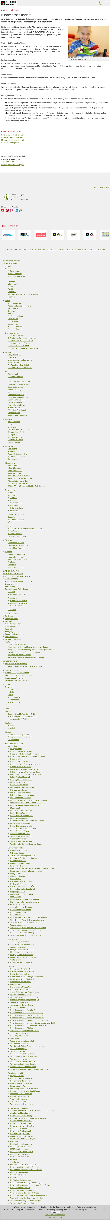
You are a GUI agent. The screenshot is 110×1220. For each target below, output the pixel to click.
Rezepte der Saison (15, 408)
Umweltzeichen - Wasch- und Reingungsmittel (28, 1195)
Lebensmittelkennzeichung (18, 397)
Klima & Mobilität (15, 471)
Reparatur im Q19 (17, 915)
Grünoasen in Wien (17, 876)
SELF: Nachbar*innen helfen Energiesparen (27, 920)
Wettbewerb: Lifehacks (19, 1044)
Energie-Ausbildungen (17, 644)
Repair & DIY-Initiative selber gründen (23, 294)
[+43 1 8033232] (100, 4)
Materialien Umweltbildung (16, 664)
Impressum (41, 250)
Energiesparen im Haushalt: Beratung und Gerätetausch (32, 868)
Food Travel (15, 984)
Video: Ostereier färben (19, 831)
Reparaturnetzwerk (18, 912)
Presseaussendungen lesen (18, 735)
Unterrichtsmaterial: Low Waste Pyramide (27, 1015)
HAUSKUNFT (15, 879)
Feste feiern (12, 379)
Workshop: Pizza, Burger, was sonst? (24, 1056)
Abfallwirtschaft (11, 579)
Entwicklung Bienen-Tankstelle (22, 979)
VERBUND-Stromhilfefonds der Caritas (25, 930)
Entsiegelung (13, 427)
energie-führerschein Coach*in (22, 950)
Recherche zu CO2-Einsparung (22, 1096)
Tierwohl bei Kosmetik (16, 548)
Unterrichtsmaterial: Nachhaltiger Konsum (27, 1018)
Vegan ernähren (14, 413)
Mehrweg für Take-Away (20, 1147)
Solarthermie (13, 324)
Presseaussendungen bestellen (20, 737)
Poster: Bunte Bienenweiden (21, 816)
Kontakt (101, 250)
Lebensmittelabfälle (16, 395)
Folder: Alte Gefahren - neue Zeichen (24, 769)
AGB (84, 250)
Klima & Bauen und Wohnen (19, 476)
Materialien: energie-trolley (21, 952)
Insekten (11, 495)
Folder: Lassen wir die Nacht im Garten (25, 774)
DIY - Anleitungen (12, 333)
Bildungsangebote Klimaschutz (22, 971)
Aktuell (8, 266)
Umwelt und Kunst (17, 1008)
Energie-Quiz (15, 874)
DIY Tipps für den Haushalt (18, 346)
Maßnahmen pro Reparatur (21, 1094)
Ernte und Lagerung (15, 377)
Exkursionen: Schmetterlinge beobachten (26, 977)
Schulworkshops (11, 670)
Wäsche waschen (15, 534)
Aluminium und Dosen (16, 276)
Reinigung (9, 632)
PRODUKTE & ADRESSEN (13, 574)
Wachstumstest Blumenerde (21, 1104)
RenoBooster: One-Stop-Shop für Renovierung (28, 917)
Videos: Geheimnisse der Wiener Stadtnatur (25, 666)
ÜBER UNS (7, 684)
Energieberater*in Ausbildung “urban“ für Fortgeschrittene (31, 650)
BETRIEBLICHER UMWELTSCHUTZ (17, 576)
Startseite (32, 250)
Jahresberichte (14, 700)
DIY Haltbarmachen (16, 336)
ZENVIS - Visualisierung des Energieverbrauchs (29, 1069)
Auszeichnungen (14, 702)
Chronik (8, 711)
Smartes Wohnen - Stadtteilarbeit (23, 923)
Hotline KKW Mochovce (20, 884)
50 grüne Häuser (17, 1076)
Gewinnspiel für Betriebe (20, 719)
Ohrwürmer (14, 511)
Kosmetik (9, 446)
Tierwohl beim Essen (16, 543)
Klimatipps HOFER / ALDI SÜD (22, 886)
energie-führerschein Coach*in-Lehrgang (24, 652)
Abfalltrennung (14, 271)
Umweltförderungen (13, 639)
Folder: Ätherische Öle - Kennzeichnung (25, 772)
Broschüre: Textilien (18, 759)
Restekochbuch (16, 1177)
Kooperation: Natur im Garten (22, 787)
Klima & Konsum (14, 468)
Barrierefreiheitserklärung (70, 250)
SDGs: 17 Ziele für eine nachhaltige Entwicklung (26, 486)
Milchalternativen (15, 402)
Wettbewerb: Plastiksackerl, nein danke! (26, 844)
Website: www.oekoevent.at (21, 836)
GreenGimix (12, 598)
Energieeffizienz (11, 619)
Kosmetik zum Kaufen (16, 457)
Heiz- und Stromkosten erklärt (20, 368)
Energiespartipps (14, 355)
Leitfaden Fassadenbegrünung (22, 795)
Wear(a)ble (14, 1038)
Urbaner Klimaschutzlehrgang (22, 962)
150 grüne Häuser (17, 853)
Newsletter (12, 728)
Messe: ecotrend (17, 808)
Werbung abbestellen (16, 567)
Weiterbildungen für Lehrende (17, 673)
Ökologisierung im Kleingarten (22, 907)
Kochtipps (12, 392)
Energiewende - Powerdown (21, 1136)
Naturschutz (10, 490)
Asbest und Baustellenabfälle (19, 306)
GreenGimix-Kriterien (18, 601)
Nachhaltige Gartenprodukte (21, 1152)
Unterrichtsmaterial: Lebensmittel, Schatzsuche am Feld (32, 1023)
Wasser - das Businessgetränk (22, 1203)
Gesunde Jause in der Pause (12, 137)
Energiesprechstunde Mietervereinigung (26, 871)
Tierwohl (8, 540)
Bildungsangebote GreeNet (21, 969)
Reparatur (12, 297)
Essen (7, 372)
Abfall (7, 269)
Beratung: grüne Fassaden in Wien (23, 858)
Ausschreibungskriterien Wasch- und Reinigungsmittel (32, 1111)
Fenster (11, 314)
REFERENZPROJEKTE (14, 744)
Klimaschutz (10, 463)
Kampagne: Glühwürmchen (21, 780)
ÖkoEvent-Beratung (18, 905)
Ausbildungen (13, 939)
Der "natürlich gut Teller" (20, 1134)
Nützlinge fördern (15, 437)
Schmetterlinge (16, 508)
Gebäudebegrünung (16, 316)
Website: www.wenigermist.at (22, 1041)
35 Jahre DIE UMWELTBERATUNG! (21, 714)
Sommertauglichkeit (16, 326)
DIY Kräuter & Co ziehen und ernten (22, 338)
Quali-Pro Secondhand (19, 1172)
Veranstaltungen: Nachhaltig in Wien (24, 1031)
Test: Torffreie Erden (18, 1101)
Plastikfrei (12, 292)
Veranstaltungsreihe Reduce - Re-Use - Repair (28, 928)
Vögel (10, 522)
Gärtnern (8, 419)
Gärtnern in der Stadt (16, 432)
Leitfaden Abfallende (18, 790)
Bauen (7, 301)
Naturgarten (13, 435)
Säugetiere (12, 517)
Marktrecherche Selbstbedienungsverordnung (28, 800)
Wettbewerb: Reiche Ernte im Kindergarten (27, 1046)
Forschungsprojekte (16, 1073)
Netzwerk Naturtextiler (19, 1157)
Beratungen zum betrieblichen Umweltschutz (28, 1118)
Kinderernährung (11, 10)
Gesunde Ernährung (15, 387)
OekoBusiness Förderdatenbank (23, 1165)
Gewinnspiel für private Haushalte (23, 717)
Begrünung (9, 584)
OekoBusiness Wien (13, 624)
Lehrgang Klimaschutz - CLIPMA (23, 957)
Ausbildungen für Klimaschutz (20, 484)
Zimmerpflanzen (14, 442)
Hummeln (14, 505)
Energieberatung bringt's (20, 863)
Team (7, 709)
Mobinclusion (15, 897)
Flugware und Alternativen (18, 384)
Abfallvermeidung (15, 274)
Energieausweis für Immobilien (20, 360)
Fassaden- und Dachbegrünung (20, 429)
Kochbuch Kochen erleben (20, 782)
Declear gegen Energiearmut (21, 1081)
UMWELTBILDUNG (10, 661)
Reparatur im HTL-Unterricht (21, 989)
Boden (10, 424)
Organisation (10, 687)
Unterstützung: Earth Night (20, 910)
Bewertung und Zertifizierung (16, 589)
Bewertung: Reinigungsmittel (21, 1131)
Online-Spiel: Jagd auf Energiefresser (24, 992)
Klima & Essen (13, 466)
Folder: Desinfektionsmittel (21, 777)
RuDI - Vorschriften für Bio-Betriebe (24, 1167)
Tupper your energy (18, 925)
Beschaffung (10, 587)
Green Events (10, 626)
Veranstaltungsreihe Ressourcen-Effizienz (27, 1198)
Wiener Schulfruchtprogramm (22, 1054)
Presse (94, 250)
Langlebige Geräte (17, 892)
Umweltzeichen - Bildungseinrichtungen (26, 1183)
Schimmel (12, 565)
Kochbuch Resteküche (19, 785)
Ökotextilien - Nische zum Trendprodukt (26, 1170)
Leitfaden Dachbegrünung (20, 793)
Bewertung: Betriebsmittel (20, 1123)
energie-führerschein (18, 947)
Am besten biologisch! (10, 143)
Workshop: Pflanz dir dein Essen (23, 1067)
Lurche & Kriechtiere (16, 514)
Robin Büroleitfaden (18, 1175)
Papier (10, 287)
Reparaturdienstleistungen (15, 634)
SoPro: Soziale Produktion (20, 1180)
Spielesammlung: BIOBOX (20, 995)
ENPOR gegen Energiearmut (21, 1083)
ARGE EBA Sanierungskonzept (22, 856)
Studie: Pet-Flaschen (18, 1099)
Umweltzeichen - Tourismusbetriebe (24, 1193)
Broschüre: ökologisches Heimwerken (25, 754)
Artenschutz (13, 493)
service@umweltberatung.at (12, 165)
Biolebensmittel (14, 374)
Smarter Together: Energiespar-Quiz (24, 1000)
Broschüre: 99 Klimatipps (20, 767)
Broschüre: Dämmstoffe (20, 762)
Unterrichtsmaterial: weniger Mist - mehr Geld (28, 1026)
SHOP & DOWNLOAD (11, 571)
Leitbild (11, 692)
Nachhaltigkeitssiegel (19, 1154)
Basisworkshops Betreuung (21, 1116)
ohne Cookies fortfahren (55, 1215)
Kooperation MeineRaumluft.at (22, 889)
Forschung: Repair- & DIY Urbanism (24, 1089)
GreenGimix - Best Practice (21, 603)
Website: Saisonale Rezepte (21, 841)
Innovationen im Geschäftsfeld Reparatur (26, 1091)
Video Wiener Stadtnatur (20, 1033)
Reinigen (11, 562)
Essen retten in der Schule (20, 982)
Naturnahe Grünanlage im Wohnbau (24, 899)
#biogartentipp (14, 422)
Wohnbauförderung (16, 329)
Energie (8, 352)
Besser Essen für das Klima (21, 1121)
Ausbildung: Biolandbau (19, 942)
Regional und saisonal (16, 405)
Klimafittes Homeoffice (17, 560)
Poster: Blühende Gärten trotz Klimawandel (27, 821)
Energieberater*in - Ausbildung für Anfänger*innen (28, 647)
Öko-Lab (13, 1159)
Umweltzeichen (11, 637)
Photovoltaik (13, 321)
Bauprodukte (13, 308)
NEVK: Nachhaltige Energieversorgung (25, 902)
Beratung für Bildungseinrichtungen (19, 675)
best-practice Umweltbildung (17, 678)
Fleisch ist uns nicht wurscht (19, 382)
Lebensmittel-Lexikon (16, 400)
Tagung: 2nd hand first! (19, 1002)
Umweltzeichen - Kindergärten (22, 1190)
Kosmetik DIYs (13, 451)
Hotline (11, 726)
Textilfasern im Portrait (17, 536)
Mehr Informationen (55, 1217)
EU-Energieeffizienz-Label (18, 365)
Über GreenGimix (17, 606)
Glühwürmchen (16, 503)
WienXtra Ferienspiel (18, 1049)
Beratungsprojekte (15, 848)
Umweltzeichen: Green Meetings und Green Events (30, 1185)
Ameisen (13, 498)
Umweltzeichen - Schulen (20, 1188)
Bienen (13, 500)
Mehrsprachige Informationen (17, 681)
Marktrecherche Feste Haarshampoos (25, 803)
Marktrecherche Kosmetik (20, 798)
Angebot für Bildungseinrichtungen (19, 581)
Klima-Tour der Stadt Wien (20, 987)
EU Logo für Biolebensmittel (12, 140)
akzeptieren (55, 1212)
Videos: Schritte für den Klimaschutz (22, 478)
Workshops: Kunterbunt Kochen (23, 1064)
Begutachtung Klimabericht (21, 1078)
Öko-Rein (11, 592)
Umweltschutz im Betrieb (18, 1108)
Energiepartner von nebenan (21, 955)
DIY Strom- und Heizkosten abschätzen (23, 348)
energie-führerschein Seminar (19, 655)
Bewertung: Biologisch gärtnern (22, 1126)
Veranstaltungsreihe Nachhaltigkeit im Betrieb (26, 657)
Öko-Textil (12, 610)
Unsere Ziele (13, 690)
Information (12, 746)
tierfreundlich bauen (16, 520)
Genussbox (14, 1141)
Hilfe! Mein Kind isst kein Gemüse (14, 135)
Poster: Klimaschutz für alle (21, 826)
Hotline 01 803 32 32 (18, 850)
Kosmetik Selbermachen (17, 454)
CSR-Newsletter (11, 614)
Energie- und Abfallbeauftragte (22, 1139)
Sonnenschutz (13, 459)
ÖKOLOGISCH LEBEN (11, 263)
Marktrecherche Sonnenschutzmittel (25, 805)
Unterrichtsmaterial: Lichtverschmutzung (26, 1013)
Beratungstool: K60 (18, 861)
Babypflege (12, 449)
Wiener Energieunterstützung (22, 933)
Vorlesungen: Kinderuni (19, 1036)
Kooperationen (14, 697)
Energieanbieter (14, 363)
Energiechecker (16, 866)
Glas (9, 279)
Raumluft (9, 629)
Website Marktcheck (18, 839)
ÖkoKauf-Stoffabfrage (19, 594)
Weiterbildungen (11, 642)
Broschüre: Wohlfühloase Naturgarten (25, 764)
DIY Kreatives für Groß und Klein (20, 341)
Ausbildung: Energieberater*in (22, 944)
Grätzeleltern (15, 960)
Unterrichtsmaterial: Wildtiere (22, 1028)
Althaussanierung (15, 303)
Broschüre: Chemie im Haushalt (22, 751)
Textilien (8, 526)
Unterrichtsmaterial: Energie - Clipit (24, 1010)
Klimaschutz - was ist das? (18, 481)
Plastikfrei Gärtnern (15, 440)
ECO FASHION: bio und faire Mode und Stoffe (26, 529)
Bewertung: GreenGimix (19, 1129)
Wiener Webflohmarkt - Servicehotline (25, 935)
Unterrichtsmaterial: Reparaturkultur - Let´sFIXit (29, 1020)
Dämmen (11, 311)
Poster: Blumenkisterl (18, 818)
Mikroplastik (13, 284)
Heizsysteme (13, 319)
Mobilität (8, 621)
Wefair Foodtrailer (17, 1051)
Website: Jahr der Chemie (20, 834)
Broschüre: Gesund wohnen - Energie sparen (27, 756)
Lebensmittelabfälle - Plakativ (22, 894)
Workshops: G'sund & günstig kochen (25, 1062)
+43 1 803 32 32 (7, 162)
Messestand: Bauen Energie (21, 811)
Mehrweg (11, 281)
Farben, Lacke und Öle (16, 554)
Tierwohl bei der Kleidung (18, 545)
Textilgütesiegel (14, 531)
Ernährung (9, 616)
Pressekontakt (13, 740)
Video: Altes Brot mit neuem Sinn (23, 829)
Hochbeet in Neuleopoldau (21, 881)
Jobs (89, 250)
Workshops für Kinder (19, 1059)
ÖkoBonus (14, 1162)
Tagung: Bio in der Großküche (22, 1005)
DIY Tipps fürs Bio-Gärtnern (19, 343)
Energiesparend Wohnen (20, 1086)
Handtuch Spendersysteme (21, 1144)
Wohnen (8, 552)
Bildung (11, 966)
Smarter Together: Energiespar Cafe (24, 997)
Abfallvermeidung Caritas (20, 1113)
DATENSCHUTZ (52, 250)
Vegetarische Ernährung (17, 415)
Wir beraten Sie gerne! (11, 261)
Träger (10, 695)
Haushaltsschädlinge (16, 557)
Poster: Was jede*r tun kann (21, 823)
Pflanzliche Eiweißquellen (18, 410)
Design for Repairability (19, 974)
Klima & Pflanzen (14, 473)
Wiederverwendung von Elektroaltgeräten (27, 1201)
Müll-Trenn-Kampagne (19, 1149)
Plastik (10, 289)
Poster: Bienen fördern (19, 813)
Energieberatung (14, 357)
